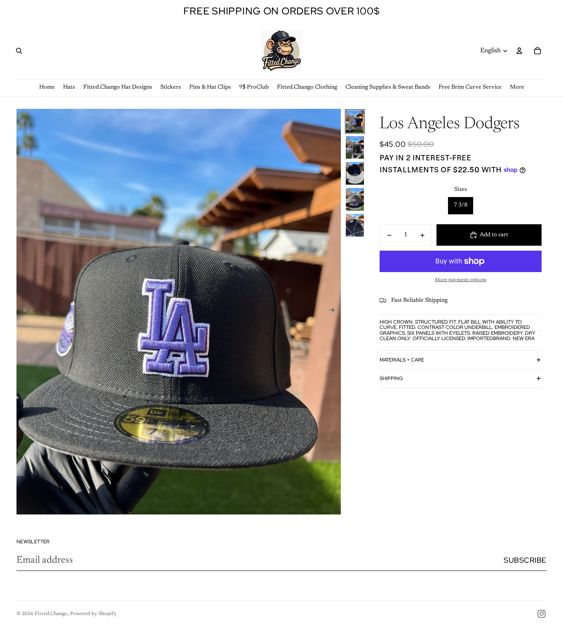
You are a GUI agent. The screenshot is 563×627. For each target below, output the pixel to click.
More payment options (460, 279)
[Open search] (19, 51)
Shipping (391, 378)
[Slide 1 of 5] (355, 121)
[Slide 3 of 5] (355, 173)
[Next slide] (334, 312)
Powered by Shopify (93, 613)
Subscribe (525, 560)
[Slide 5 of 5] (355, 225)
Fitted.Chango (51, 613)
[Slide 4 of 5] (355, 199)
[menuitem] (517, 87)
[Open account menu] (519, 51)
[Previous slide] (23, 312)
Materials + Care (402, 360)
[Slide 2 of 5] (355, 147)
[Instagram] (542, 614)
